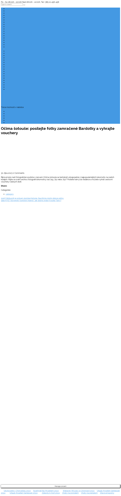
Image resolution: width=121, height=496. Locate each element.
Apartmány (10, 18)
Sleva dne (10, 33)
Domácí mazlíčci (13, 22)
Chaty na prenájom (89, 493)
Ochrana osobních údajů (16, 120)
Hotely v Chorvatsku (15, 38)
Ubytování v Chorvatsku (6, 252)
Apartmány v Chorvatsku (6, 256)
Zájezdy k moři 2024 (51, 493)
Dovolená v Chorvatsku (6, 247)
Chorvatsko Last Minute (6, 265)
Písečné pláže (12, 31)
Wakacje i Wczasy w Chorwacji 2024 (79, 491)
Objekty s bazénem (14, 29)
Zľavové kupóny (107, 493)
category (10, 194)
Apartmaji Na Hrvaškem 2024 (46, 491)
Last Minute (11, 9)
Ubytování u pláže (13, 27)
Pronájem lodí (12, 42)
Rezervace (10, 114)
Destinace (10, 11)
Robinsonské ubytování (16, 20)
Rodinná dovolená (14, 15)
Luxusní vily (11, 24)
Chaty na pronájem (70, 493)
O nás (8, 118)
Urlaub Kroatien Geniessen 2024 (24, 493)
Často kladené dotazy (15, 111)
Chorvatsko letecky (14, 47)
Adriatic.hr (5, 212)
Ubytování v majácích (15, 40)
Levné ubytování (13, 13)
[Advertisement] (60, 154)
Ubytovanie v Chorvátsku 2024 (17, 491)
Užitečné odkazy (13, 45)
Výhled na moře (13, 36)
